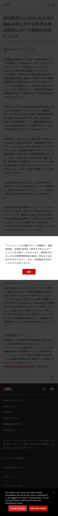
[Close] (54, 493)
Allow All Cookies (38, 508)
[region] (29, 502)
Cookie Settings (17, 508)
